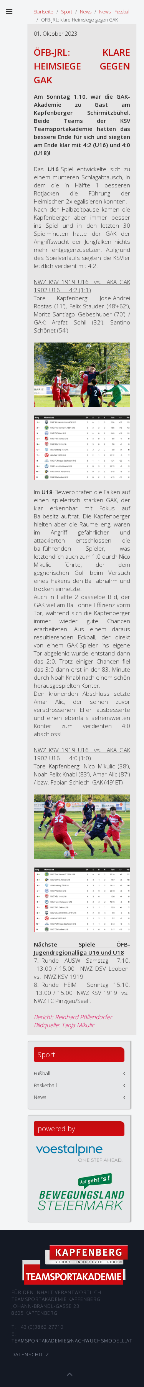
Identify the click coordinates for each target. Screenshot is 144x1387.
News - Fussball (115, 11)
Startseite (43, 11)
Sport (66, 11)
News (85, 11)
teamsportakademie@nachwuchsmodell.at (72, 1340)
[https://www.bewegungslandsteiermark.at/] (81, 1191)
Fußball (42, 1073)
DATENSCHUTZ (30, 1354)
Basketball (45, 1085)
